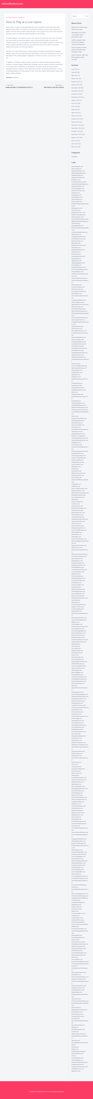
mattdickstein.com (77, 808)
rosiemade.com (76, 401)
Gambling (15, 77)
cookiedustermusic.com (78, 705)
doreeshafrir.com (76, 611)
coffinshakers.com (77, 624)
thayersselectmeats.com (79, 780)
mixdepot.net (75, 915)
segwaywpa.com (76, 784)
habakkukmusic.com (77, 815)
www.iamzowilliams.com (79, 929)
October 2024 (75, 94)
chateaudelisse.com (77, 271)
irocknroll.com (75, 363)
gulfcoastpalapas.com (78, 786)
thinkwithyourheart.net (78, 357)
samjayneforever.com (78, 988)
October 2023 (75, 131)
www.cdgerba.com (77, 959)
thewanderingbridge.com (78, 631)
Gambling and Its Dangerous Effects (19, 86)
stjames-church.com (77, 607)
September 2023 (76, 134)
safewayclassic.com (77, 217)
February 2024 (75, 119)
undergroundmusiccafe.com (79, 1067)
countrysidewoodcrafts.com (80, 219)
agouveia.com (75, 1040)
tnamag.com (75, 775)
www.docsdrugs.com (77, 869)
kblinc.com (74, 392)
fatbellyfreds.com (77, 950)
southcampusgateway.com (79, 269)
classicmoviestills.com (78, 521)
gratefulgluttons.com (78, 512)
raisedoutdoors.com (77, 355)
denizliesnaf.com (76, 756)
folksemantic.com (76, 372)
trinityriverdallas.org (77, 475)
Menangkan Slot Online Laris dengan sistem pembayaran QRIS (78, 35)
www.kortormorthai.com (78, 854)
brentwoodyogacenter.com (79, 893)
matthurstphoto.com (77, 990)
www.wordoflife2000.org (79, 366)
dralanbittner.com (76, 385)
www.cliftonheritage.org (78, 885)
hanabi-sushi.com (76, 907)
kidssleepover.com (77, 208)
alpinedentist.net (76, 261)
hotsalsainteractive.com (78, 182)
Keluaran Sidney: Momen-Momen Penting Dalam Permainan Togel (79, 50)
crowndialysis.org (76, 445)
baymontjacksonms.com (78, 681)
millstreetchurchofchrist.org (80, 1001)
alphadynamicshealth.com (79, 1010)
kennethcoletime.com (78, 635)
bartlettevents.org (77, 289)
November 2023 (76, 128)
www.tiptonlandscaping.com (80, 896)
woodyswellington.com (78, 948)
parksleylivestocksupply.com (80, 493)
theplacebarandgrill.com (78, 736)
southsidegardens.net (77, 937)
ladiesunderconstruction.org (79, 304)
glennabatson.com (77, 561)
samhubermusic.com (77, 1069)
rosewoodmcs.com (77, 918)
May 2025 (74, 72)
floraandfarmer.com (77, 326)
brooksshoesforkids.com (78, 777)
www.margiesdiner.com (78, 872)
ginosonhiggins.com (77, 672)
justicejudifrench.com (77, 628)
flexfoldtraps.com (76, 850)
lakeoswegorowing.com (78, 1034)
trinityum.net (75, 939)
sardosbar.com (75, 374)
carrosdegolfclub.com (78, 320)
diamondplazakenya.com (78, 972)
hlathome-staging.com (78, 436)
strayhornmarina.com (77, 563)
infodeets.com (75, 180)
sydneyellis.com (76, 442)
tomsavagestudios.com (78, 455)
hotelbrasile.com (76, 285)
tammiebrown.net (76, 653)
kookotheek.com (76, 265)
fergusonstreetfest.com (78, 985)
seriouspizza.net (76, 766)
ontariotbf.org (75, 223)
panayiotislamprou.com (78, 267)
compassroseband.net (78, 769)
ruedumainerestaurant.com (79, 598)
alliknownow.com (76, 547)
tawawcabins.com (76, 370)
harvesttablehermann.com (79, 317)
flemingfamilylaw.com (78, 1029)
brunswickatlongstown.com (79, 639)
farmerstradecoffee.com (79, 799)
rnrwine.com (75, 1031)
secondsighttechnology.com (79, 429)
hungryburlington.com (78, 637)
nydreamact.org (76, 234)
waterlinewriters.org (77, 791)
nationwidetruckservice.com (79, 716)
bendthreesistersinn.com (78, 699)
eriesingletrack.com (77, 394)
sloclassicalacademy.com (79, 556)
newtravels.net (76, 210)
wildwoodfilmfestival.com (79, 278)
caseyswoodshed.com (78, 751)
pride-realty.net (76, 1007)
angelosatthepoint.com (78, 742)
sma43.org (74, 887)
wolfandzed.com (76, 909)
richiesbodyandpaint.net (78, 173)
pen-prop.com (75, 826)
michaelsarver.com (77, 431)
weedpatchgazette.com (78, 390)
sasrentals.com (76, 427)
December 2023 (76, 125)
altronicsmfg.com (76, 199)
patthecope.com (76, 762)
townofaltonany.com (77, 683)
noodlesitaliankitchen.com (79, 232)
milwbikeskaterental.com (79, 679)
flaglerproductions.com (78, 565)
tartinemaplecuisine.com (78, 642)
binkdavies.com (76, 574)
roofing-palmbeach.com (78, 342)
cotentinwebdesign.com (78, 300)
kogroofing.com (76, 258)
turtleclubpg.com (76, 718)
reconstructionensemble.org (80, 707)
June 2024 (74, 106)
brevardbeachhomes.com (79, 331)
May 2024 (74, 109)
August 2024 (75, 100)
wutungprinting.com (77, 674)
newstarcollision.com (77, 425)
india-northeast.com (77, 339)
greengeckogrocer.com (78, 434)
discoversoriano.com (77, 526)
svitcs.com (74, 764)
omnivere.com (75, 193)
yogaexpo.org (75, 486)
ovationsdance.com (77, 464)
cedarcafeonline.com (77, 186)
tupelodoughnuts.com (78, 403)
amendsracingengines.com (79, 852)
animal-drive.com (76, 773)
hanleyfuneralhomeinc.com (79, 407)
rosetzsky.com (75, 600)
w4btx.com (74, 416)
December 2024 (76, 88)
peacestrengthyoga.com (78, 843)
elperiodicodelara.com (78, 171)
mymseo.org (75, 1047)
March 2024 (75, 116)
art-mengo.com (76, 648)
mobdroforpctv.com (77, 515)
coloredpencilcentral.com (79, 348)
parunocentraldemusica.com (80, 961)
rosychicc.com (75, 504)
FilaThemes (61, 1091)
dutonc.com (75, 655)
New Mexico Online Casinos (54, 86)
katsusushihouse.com (77, 593)
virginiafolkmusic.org (77, 462)
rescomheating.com (77, 1058)
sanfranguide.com (76, 532)
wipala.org (74, 499)
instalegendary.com (77, 225)
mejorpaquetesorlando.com (79, 409)
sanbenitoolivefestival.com (79, 519)
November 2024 (76, 91)
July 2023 (74, 140)
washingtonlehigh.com (78, 902)
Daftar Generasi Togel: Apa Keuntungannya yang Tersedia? (79, 57)
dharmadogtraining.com (78, 1051)
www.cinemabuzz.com (78, 913)
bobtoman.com (76, 254)
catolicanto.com (76, 471)
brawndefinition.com (77, 567)
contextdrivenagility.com (79, 620)
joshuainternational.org (78, 821)
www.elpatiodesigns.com (79, 953)
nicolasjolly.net (76, 587)
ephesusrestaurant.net (78, 946)
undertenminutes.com (78, 190)
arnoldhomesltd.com (77, 346)
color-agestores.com (77, 497)
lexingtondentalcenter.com (79, 440)
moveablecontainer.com (78, 291)
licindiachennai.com (77, 175)
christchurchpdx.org (77, 576)
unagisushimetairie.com (78, 236)
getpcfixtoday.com (77, 241)
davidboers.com (76, 804)
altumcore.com (76, 771)
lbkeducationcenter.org (78, 473)
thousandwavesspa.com (78, 725)
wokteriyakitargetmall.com (79, 438)
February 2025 (75, 81)
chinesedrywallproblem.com (79, 696)
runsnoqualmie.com (77, 867)
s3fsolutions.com (76, 328)
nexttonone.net (76, 817)
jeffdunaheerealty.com (78, 841)
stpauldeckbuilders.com (78, 863)
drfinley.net (74, 1027)
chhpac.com (75, 1049)
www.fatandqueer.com (78, 856)
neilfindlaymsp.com (77, 729)
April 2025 (74, 75)
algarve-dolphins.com (78, 668)
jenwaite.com (75, 1018)
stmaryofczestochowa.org (79, 626)
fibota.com (74, 957)
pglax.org (74, 685)
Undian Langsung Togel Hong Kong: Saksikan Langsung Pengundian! (78, 42)
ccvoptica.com (75, 900)
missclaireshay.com (77, 166)
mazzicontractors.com (78, 942)
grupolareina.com (76, 293)
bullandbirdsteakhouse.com (79, 878)
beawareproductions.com (79, 618)
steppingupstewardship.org (79, 898)
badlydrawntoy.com (77, 810)
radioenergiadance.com (78, 263)
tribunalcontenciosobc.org (79, 554)
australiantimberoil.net (78, 309)
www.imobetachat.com (78, 806)
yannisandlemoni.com (77, 388)
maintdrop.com (76, 252)
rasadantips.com (76, 195)
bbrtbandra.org (75, 243)
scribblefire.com (76, 484)
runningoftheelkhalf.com (79, 839)
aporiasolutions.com (77, 782)
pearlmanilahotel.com (78, 250)
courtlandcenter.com (77, 727)
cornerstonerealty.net (78, 922)
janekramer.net (75, 644)
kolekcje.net (75, 469)
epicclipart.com (76, 247)
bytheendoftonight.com (78, 508)
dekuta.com (75, 911)
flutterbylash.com (76, 1012)
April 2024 (74, 113)
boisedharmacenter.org (78, 495)
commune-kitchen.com (78, 580)
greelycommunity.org (77, 596)
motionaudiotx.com (77, 1053)
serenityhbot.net (76, 819)
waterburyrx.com (76, 738)
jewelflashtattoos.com (78, 239)
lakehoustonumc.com (78, 812)
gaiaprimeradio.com (77, 650)
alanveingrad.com (76, 670)
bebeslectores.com (77, 307)
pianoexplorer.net (76, 935)
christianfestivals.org (77, 664)
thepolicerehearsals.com (78, 545)
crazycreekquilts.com (77, 572)
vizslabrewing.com (77, 383)
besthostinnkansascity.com (79, 1062)
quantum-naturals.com (78, 979)
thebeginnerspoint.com (78, 528)
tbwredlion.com (76, 975)
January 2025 (75, 85)
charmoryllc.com (76, 534)
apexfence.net (75, 1071)
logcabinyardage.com (77, 802)
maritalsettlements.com (79, 677)
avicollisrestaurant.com (78, 731)
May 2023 (74, 147)
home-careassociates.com (79, 488)
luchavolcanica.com (77, 712)
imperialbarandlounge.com (79, 353)
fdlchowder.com (76, 874)
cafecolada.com (76, 523)
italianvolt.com (76, 377)
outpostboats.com (77, 506)
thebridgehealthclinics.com (79, 788)
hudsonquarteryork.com (78, 955)
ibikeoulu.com (75, 622)
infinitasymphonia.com (78, 589)
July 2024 (74, 103)
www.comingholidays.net (79, 530)
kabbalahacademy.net (78, 420)
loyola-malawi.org (77, 501)
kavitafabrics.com (76, 710)
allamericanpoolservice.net (79, 451)
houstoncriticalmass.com (79, 539)
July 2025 (74, 69)
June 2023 (74, 144)
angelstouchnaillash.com (79, 418)
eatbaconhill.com (76, 201)
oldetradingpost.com (77, 302)
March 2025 (75, 78)
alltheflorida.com (76, 992)
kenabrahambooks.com (78, 578)
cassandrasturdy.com (77, 517)
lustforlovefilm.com (77, 585)
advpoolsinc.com (76, 740)
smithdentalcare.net (77, 1064)
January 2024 (75, 122)
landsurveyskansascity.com (79, 861)
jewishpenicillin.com (77, 453)
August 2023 (75, 137)
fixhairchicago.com (77, 753)
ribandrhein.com (76, 466)
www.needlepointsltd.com (79, 876)
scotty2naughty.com (77, 609)
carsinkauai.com (76, 999)
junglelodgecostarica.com (79, 661)
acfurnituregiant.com (77, 188)
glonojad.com (75, 602)
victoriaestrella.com (77, 723)
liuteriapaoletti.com (77, 692)
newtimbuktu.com (76, 197)
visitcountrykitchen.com (78, 666)
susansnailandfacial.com (78, 823)
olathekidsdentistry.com (78, 405)
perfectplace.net (76, 477)
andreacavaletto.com (78, 491)
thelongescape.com (77, 657)
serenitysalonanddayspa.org (79, 184)
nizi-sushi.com (75, 646)
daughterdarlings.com (78, 177)
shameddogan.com (77, 793)
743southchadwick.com (78, 337)
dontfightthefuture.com (78, 344)
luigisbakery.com (76, 904)
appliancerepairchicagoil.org (79, 221)
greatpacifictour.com (77, 720)
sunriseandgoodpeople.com (79, 694)
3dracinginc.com (76, 536)
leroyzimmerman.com (78, 1025)
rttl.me (73, 1056)
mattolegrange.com (77, 659)
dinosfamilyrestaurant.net (79, 311)
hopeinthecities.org (77, 510)
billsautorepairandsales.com (80, 977)
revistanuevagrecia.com (78, 604)
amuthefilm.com (76, 582)
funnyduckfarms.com (77, 1016)
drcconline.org (75, 734)
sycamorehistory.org (77, 920)
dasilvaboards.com (77, 558)
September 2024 (76, 97)
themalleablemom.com (78, 633)
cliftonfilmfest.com (12, 3)
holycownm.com (76, 714)
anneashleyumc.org (77, 858)
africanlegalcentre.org (78, 591)
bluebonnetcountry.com (78, 245)
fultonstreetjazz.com (78, 287)
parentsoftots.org (77, 795)
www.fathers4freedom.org (79, 832)
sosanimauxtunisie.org (78, 256)
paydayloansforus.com (78, 212)
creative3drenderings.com (79, 797)
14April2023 (21, 17)
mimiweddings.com (77, 1060)
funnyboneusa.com (77, 703)
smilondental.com (76, 423)
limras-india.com (76, 169)
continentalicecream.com (79, 569)
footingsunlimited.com (78, 865)
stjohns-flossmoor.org (78, 701)
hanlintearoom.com (77, 1014)
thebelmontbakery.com (78, 215)
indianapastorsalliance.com (79, 745)
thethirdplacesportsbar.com (79, 944)
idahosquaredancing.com (78, 368)
